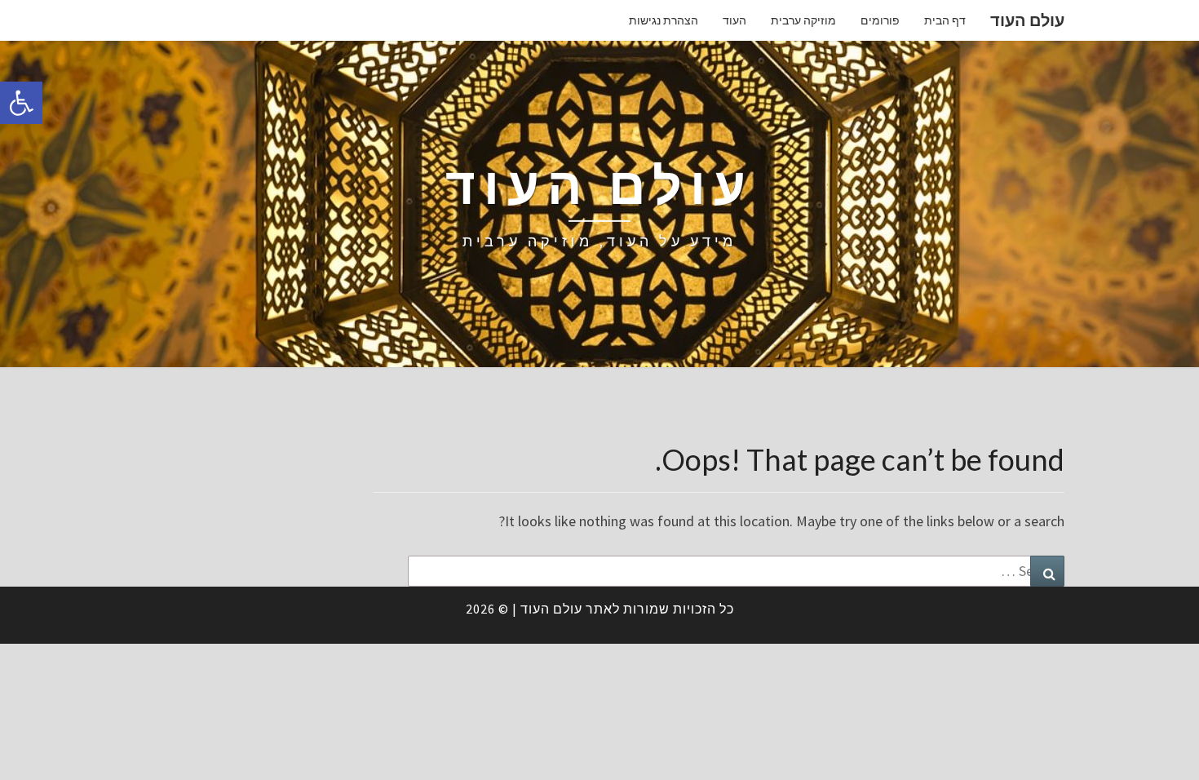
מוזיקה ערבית (803, 20)
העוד (734, 20)
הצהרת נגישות (663, 20)
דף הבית (945, 20)
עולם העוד (1027, 20)
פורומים (880, 20)
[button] (21, 103)
